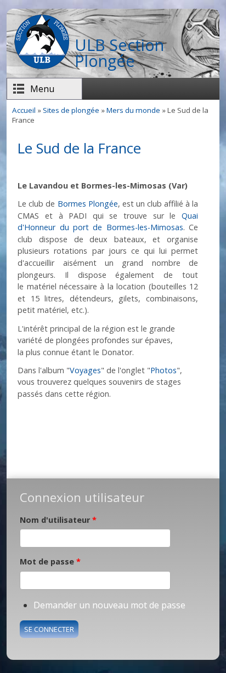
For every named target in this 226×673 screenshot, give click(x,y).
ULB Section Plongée (119, 52)
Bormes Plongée (88, 203)
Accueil (24, 110)
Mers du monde (133, 110)
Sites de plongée (71, 110)
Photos (163, 370)
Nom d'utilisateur (58, 520)
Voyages (85, 370)
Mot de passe (50, 561)
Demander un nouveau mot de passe (109, 605)
